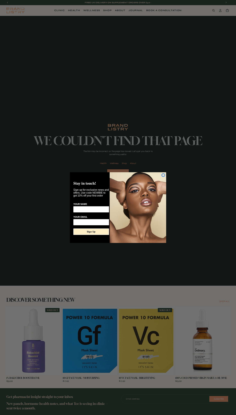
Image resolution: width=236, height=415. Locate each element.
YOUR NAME (80, 204)
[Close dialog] (163, 175)
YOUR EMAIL (80, 217)
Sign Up (91, 231)
